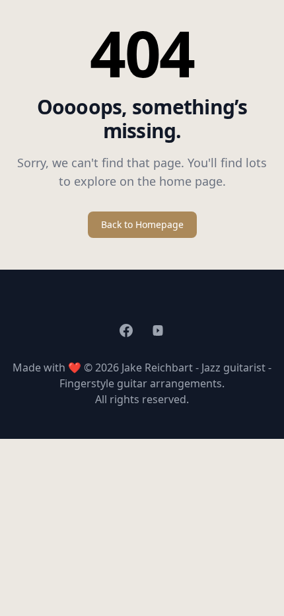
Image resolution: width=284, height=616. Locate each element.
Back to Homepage (142, 224)
